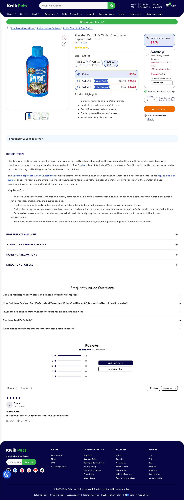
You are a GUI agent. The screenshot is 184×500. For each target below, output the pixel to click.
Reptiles (152, 466)
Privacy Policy (90, 466)
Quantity (149, 96)
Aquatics (153, 470)
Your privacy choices (125, 478)
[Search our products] (111, 5)
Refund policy (40, 495)
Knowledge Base (58, 466)
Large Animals (155, 478)
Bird (150, 462)
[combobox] (77, 5)
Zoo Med (82, 165)
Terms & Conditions (92, 470)
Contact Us (121, 462)
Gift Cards (121, 470)
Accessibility (73, 495)
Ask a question (115, 369)
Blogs (122, 13)
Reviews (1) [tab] (12, 388)
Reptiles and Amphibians (23, 28)
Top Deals (135, 13)
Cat (150, 459)
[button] (170, 5)
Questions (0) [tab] (27, 388)
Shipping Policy (91, 459)
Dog (151, 455)
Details (150, 119)
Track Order (89, 474)
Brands (91, 13)
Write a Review (115, 363)
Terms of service (91, 495)
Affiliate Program (124, 474)
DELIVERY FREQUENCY (161, 79)
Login (118, 455)
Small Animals (155, 474)
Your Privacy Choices (140, 495)
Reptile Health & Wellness (49, 28)
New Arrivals (106, 13)
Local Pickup (89, 478)
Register (120, 459)
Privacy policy (57, 495)
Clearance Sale (154, 13)
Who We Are (57, 455)
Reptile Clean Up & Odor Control (78, 28)
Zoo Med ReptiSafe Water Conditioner (34, 175)
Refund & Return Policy (94, 462)
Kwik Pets (67, 489)
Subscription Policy (112, 495)
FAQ (53, 462)
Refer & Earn (122, 466)
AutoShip (88, 455)
